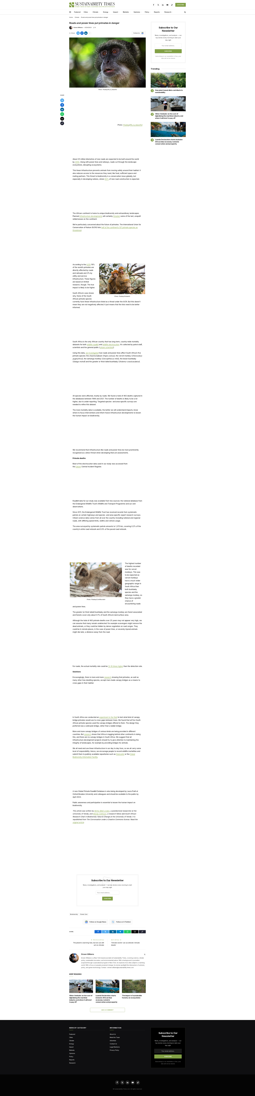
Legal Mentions (115, 1047)
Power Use (83, 914)
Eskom (78, 467)
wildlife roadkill (93, 345)
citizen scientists (106, 347)
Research (167, 12)
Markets (126, 12)
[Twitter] (62, 100)
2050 (77, 162)
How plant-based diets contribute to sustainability (169, 91)
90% (107, 179)
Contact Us (113, 1044)
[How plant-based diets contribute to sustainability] (168, 80)
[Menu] (70, 12)
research (107, 677)
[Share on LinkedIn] (86, 33)
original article (78, 822)
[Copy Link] (62, 123)
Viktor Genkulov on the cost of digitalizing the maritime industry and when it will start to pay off (80, 999)
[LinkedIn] (62, 109)
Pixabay (126, 125)
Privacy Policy (114, 1050)
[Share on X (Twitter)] (78, 33)
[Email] (62, 119)
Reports (157, 12)
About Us (113, 1034)
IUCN (89, 265)
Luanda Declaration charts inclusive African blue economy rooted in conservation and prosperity (106, 999)
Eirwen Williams (78, 27)
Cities (86, 12)
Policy (147, 12)
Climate (95, 12)
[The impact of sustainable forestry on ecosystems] (134, 986)
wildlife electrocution (111, 345)
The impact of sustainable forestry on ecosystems (132, 997)
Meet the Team (115, 1037)
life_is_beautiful (136, 125)
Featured (77, 12)
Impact (115, 12)
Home (71, 17)
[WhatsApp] (62, 114)
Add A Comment (107, 1010)
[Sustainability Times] (92, 4)
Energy (105, 12)
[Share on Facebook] (82, 33)
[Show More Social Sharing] (89, 33)
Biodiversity (74, 914)
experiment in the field (108, 717)
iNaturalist (120, 754)
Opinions (137, 12)
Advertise (113, 1040)
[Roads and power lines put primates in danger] (107, 63)
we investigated (92, 353)
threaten (116, 216)
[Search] (185, 12)
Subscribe (180, 4)
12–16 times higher (115, 666)
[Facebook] (62, 105)
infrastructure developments (90, 216)
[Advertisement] (107, 109)
